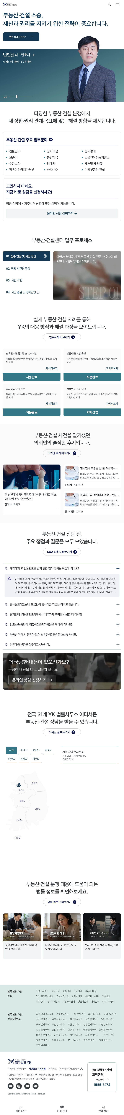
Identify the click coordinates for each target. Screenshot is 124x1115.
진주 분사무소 (107, 1035)
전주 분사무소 (76, 1035)
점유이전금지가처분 (21, 169)
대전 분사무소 (91, 1019)
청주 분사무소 (74, 1040)
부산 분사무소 (58, 1024)
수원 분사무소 (105, 1024)
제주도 (36, 758)
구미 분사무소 (110, 1014)
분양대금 (52, 157)
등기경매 (90, 151)
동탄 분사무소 (107, 1019)
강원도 (36, 750)
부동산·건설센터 (92, 996)
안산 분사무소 (58, 1029)
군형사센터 (77, 996)
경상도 (23, 758)
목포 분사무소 (42, 1024)
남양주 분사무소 (59, 1019)
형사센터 (55, 991)
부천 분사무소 (74, 1024)
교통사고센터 (69, 1001)
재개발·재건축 (93, 163)
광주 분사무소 (94, 1014)
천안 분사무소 (58, 1040)
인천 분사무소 (60, 1035)
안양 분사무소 (74, 1029)
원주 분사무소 (105, 1029)
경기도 (23, 750)
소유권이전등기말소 (97, 157)
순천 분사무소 (42, 1029)
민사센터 (106, 996)
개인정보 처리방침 (37, 1068)
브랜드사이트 (42, 991)
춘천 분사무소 (89, 1040)
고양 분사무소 (78, 1014)
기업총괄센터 (91, 991)
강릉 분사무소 (63, 1014)
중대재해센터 (53, 1001)
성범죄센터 (83, 1001)
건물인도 (14, 151)
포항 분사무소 (42, 1045)
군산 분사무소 (42, 1019)
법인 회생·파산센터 (44, 996)
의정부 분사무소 (43, 1035)
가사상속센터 (62, 996)
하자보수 (52, 169)
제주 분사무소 (91, 1035)
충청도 (48, 750)
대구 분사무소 (76, 1019)
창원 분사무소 (42, 1040)
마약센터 (95, 1001)
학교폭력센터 (108, 1001)
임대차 (51, 163)
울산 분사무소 (89, 1029)
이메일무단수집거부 (17, 1068)
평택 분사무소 (105, 1040)
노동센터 (78, 991)
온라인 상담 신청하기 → (62, 213)
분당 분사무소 (89, 1024)
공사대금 (52, 151)
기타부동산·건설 (95, 169)
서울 (11, 750)
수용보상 (14, 163)
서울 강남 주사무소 (45, 1014)
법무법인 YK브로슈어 (69, 1068)
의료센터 (40, 1001)
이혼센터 (67, 991)
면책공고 (53, 1068)
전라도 (11, 758)
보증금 (13, 157)
